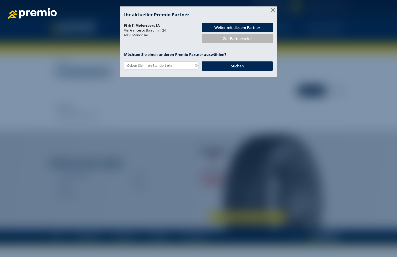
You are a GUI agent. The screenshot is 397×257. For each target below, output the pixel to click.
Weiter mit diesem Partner (237, 27)
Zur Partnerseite (237, 38)
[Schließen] (273, 10)
